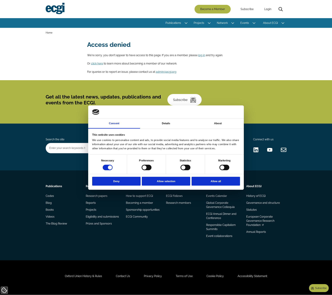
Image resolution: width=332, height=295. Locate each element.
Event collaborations (219, 236)
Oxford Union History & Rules (83, 276)
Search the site (55, 139)
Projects (199, 23)
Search (280, 9)
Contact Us (123, 276)
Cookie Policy (215, 276)
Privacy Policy (153, 276)
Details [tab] (166, 123)
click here (97, 63)
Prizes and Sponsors (99, 223)
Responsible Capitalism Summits (221, 227)
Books (50, 209)
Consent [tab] (114, 123)
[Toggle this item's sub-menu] (186, 23)
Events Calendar (216, 196)
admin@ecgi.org (166, 71)
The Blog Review (56, 223)
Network (222, 23)
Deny (116, 181)
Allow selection (166, 181)
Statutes (251, 209)
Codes (50, 196)
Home (49, 32)
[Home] (55, 8)
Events (244, 23)
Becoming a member (139, 202)
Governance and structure (263, 202)
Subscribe (247, 9)
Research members (178, 202)
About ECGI (270, 23)
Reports (91, 202)
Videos (50, 216)
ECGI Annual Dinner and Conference (221, 216)
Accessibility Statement (252, 276)
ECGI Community (137, 216)
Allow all (216, 181)
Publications (173, 23)
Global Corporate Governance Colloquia (220, 205)
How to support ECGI (139, 196)
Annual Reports (256, 231)
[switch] (146, 167)
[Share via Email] (283, 150)
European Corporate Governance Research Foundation (260, 221)
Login (267, 9)
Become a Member (212, 9)
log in (201, 55)
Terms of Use (184, 276)
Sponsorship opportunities (143, 209)
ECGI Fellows (174, 196)
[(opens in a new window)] (256, 150)
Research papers (96, 196)
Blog (49, 202)
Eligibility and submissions (102, 216)
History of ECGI (256, 196)
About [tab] (218, 123)
